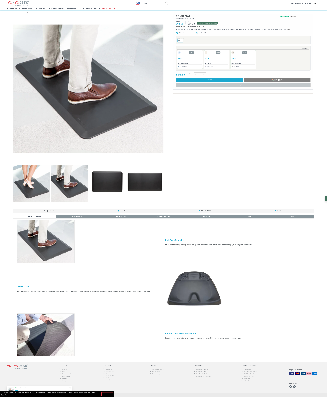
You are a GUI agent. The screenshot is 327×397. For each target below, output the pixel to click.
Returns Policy (156, 371)
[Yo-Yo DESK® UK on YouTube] (294, 387)
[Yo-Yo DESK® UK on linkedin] (290, 387)
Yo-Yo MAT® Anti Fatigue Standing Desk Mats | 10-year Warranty (32, 12)
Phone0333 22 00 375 (110, 375)
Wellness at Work (249, 366)
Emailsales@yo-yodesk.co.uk (112, 379)
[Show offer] (326, 198)
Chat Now (280, 211)
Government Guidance (250, 371)
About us (64, 369)
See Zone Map (305, 48)
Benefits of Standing (202, 369)
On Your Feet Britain (249, 376)
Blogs (63, 371)
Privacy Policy (156, 374)
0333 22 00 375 (206, 211)
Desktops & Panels (56, 8)
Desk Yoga (247, 379)
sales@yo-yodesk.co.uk (128, 211)
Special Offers (107, 8)
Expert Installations (67, 374)
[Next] (165, 89)
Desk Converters (28, 8)
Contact (108, 366)
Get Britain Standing (249, 374)
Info (81, 8)
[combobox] (155, 3)
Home (14, 12)
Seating (42, 8)
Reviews (64, 379)
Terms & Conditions (158, 369)
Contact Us (109, 369)
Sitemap (64, 381)
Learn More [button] (4, 395)
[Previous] (12, 89)
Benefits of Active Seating (203, 376)
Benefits (198, 366)
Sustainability (66, 376)
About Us (64, 366)
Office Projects (110, 371)
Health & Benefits (92, 8)
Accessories (71, 8)
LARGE (180, 41)
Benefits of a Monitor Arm (203, 374)
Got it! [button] (107, 394)
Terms (153, 366)
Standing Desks (12, 8)
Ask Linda (246, 381)
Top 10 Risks (247, 369)
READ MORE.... (289, 29)
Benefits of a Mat (201, 371)
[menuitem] (13, 8)
